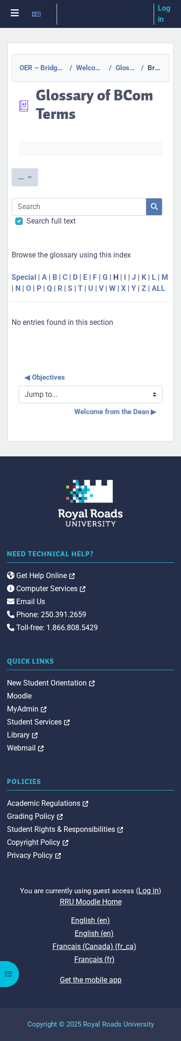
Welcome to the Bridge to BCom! (89, 68)
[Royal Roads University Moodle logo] (90, 502)
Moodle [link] (19, 696)
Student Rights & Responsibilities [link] (65, 829)
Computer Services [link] (49, 588)
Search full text (51, 221)
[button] (40, 14)
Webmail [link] (25, 748)
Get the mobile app (91, 979)
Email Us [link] (29, 601)
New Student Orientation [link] (51, 683)
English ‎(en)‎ (90, 920)
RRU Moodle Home (91, 901)
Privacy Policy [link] (34, 855)
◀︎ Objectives (45, 377)
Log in (164, 14)
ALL (158, 288)
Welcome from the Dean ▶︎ (115, 412)
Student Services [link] (38, 722)
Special (24, 277)
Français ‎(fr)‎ (94, 959)
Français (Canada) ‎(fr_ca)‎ (94, 946)
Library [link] (22, 735)
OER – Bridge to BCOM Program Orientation (41, 68)
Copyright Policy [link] (37, 842)
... (28, 176)
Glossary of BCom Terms (126, 68)
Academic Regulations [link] (47, 803)
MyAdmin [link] (26, 709)
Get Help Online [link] (44, 575)
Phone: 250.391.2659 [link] (50, 614)
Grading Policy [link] (35, 816)
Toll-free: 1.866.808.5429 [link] (56, 627)
